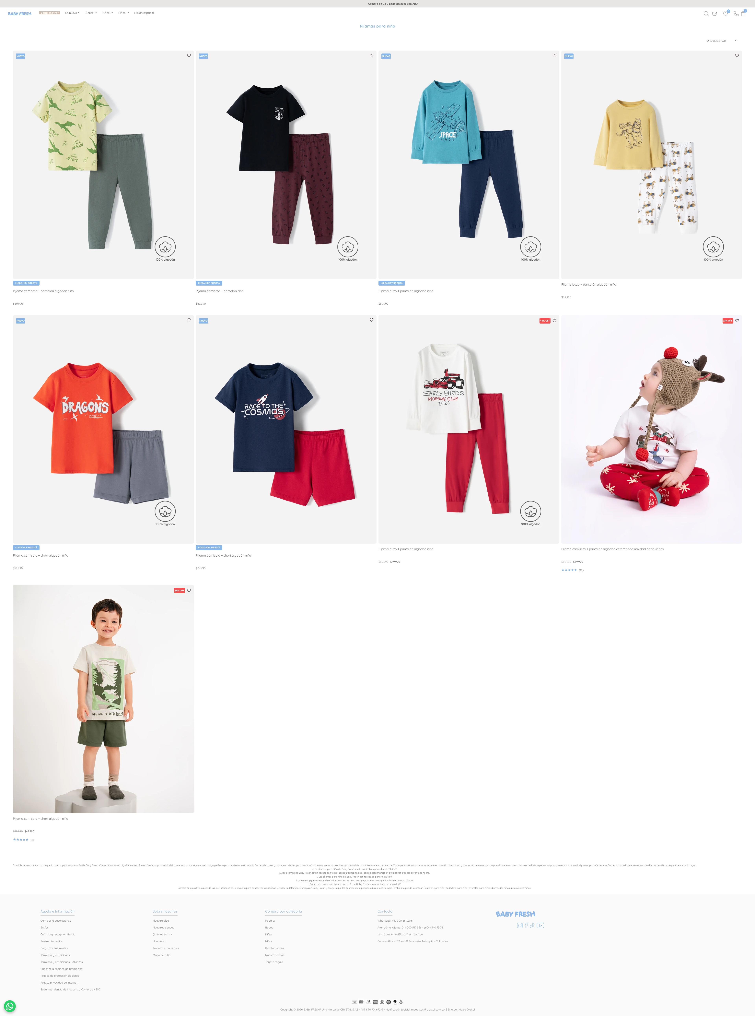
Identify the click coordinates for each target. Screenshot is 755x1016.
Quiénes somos (162, 934)
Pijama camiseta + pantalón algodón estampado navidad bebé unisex (612, 549)
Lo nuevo (71, 13)
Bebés (90, 13)
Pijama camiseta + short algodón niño (40, 555)
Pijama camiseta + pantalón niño (220, 291)
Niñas (122, 13)
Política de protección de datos (60, 975)
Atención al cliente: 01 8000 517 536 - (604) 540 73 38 (410, 927)
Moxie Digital (467, 1009)
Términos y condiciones (55, 955)
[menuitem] (49, 12)
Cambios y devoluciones (56, 920)
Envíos (45, 927)
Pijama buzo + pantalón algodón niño (405, 291)
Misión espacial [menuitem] (144, 12)
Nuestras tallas (274, 955)
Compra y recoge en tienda (58, 934)
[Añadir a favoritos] (189, 55)
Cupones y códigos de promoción (62, 969)
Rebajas (270, 920)
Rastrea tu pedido (52, 941)
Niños (106, 13)
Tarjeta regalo (274, 962)
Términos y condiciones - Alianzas (62, 962)
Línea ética (159, 941)
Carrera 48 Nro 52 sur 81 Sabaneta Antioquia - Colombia (413, 941)
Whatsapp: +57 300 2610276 (395, 920)
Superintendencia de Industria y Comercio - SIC (70, 989)
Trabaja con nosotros (166, 948)
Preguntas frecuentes (54, 948)
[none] (72, 12)
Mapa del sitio (161, 955)
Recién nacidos (274, 948)
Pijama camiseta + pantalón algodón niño (43, 291)
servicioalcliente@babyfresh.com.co (400, 934)
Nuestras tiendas (163, 927)
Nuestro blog (161, 920)
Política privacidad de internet (59, 982)
